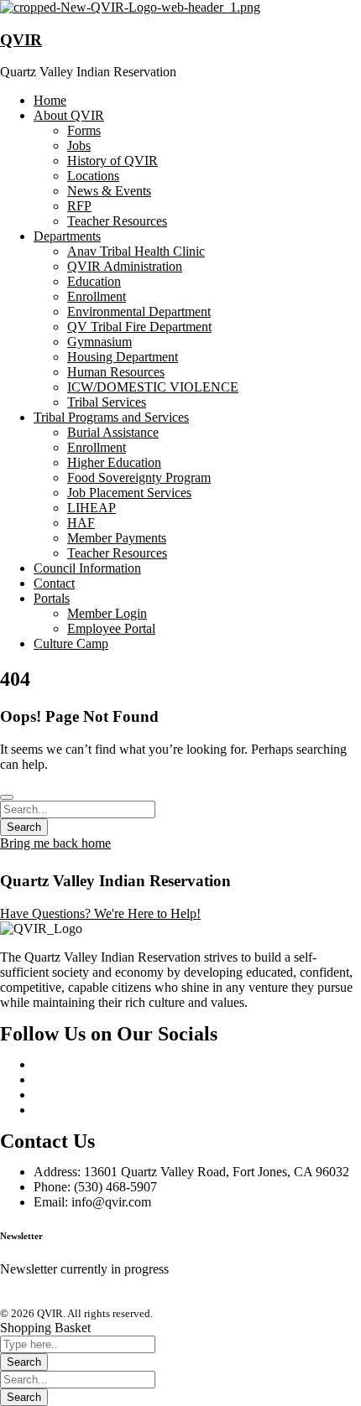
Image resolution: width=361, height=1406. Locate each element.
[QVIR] (130, 7)
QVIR (21, 40)
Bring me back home (55, 843)
